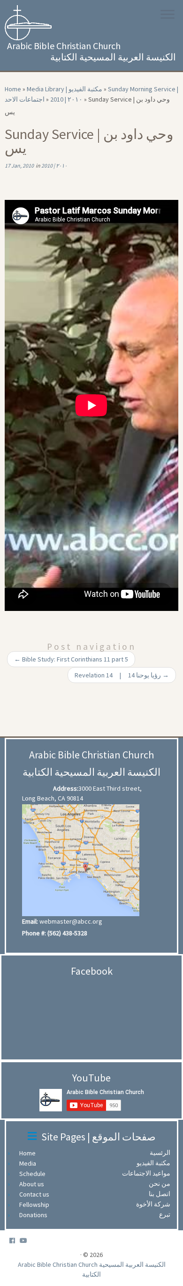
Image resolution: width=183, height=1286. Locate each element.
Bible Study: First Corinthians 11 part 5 (71, 659)
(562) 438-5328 (67, 933)
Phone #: (34, 933)
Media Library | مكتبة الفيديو (64, 89)
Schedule (34, 1173)
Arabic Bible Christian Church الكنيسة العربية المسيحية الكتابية (92, 1269)
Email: (30, 921)
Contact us (36, 1194)
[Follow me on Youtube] (26, 1241)
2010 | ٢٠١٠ (66, 99)
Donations (35, 1215)
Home (13, 89)
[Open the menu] (167, 15)
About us (34, 1184)
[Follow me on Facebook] (14, 1241)
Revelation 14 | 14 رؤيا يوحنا (122, 675)
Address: (65, 788)
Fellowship (36, 1204)
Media (30, 1163)
